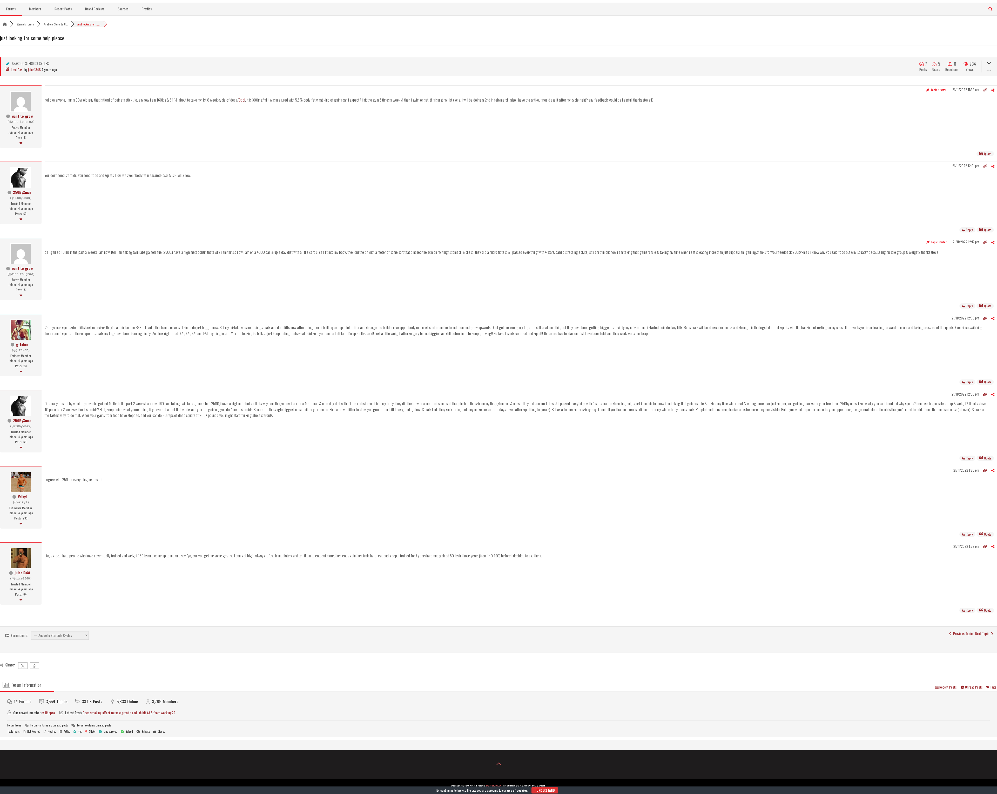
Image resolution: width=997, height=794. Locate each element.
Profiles (147, 8)
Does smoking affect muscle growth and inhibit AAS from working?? (129, 712)
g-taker (22, 344)
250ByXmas (22, 192)
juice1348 (34, 69)
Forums (11, 8)
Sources (123, 8)
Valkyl (22, 496)
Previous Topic (962, 633)
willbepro (48, 712)
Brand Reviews (94, 8)
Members (35, 8)
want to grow (22, 116)
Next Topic (983, 633)
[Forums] (5, 24)
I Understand (545, 790)
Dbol (242, 100)
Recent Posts (63, 8)
